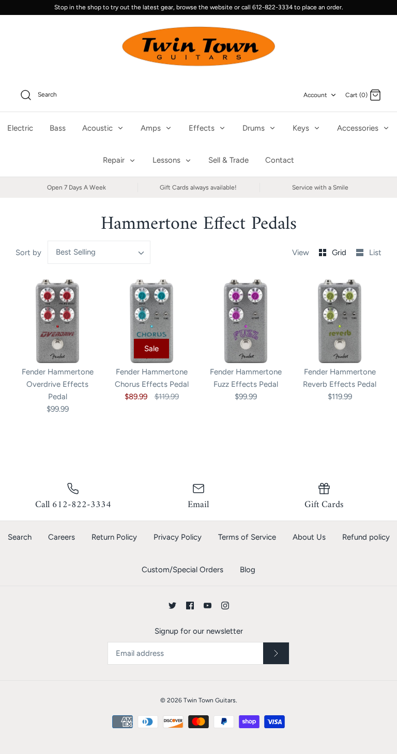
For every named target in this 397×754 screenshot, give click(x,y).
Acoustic (98, 128)
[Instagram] (225, 605)
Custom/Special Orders (182, 569)
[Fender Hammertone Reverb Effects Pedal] (339, 321)
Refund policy (366, 537)
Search (20, 537)
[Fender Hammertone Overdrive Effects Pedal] (57, 321)
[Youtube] (207, 605)
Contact (279, 160)
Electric (20, 128)
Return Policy (114, 537)
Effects (203, 128)
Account (315, 95)
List (375, 252)
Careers (61, 537)
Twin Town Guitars (210, 700)
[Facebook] (190, 605)
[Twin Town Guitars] (198, 47)
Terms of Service (247, 537)
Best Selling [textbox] (76, 252)
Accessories (358, 128)
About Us (309, 537)
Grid (340, 252)
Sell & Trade (228, 160)
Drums (254, 128)
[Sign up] (276, 653)
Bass (58, 128)
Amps (152, 128)
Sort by (28, 252)
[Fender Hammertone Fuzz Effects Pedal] (245, 321)
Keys (302, 128)
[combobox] (99, 252)
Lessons (167, 160)
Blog (247, 569)
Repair (115, 160)
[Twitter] (172, 605)
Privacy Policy (178, 537)
